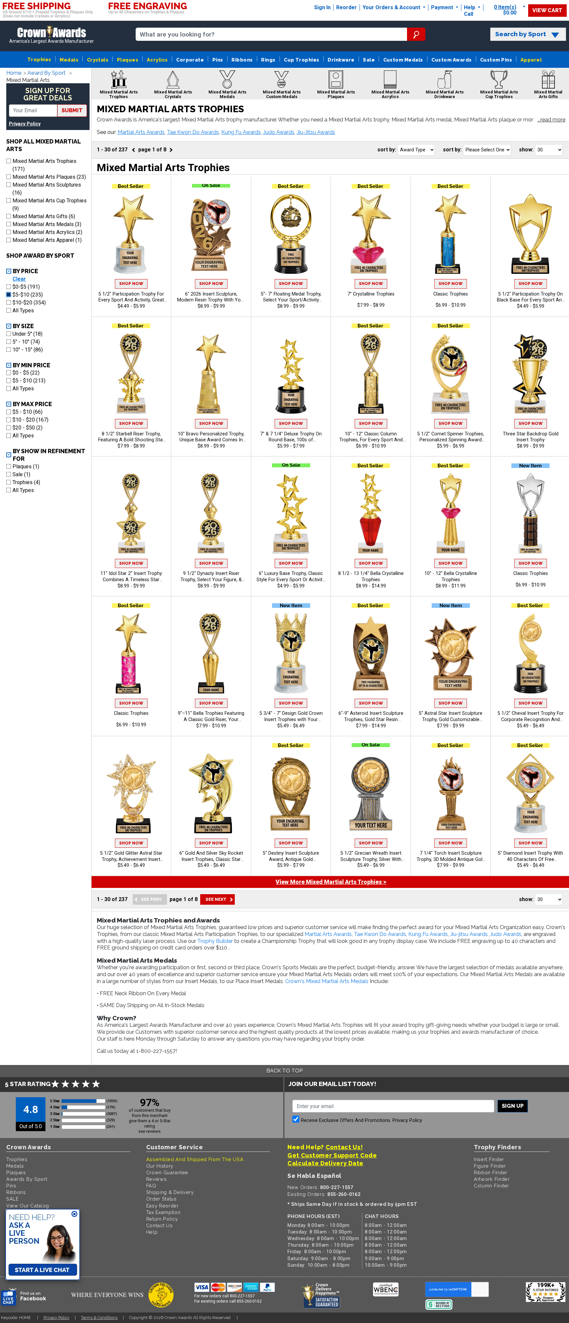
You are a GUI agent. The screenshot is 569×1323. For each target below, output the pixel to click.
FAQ (151, 1185)
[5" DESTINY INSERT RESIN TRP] (291, 793)
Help (469, 7)
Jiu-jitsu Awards (469, 934)
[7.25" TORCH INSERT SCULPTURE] (451, 793)
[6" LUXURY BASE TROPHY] (291, 513)
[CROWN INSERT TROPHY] (291, 653)
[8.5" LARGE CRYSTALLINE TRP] (371, 513)
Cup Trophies (301, 60)
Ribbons (242, 60)
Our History (160, 1166)
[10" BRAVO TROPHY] (211, 373)
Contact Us (159, 1225)
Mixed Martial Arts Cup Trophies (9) (50, 204)
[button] (551, 120)
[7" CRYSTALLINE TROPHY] (371, 234)
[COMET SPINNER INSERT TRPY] (451, 373)
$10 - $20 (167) (30, 420)
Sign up (513, 1106)
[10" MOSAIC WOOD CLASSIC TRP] (530, 513)
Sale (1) (21, 474)
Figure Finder (490, 1166)
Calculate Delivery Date (325, 1163)
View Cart (547, 10)
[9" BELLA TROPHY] (211, 653)
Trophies (39, 59)
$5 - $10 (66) (27, 412)
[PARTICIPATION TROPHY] (131, 234)
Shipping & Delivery (170, 1192)
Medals (69, 60)
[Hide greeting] (74, 1214)
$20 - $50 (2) (27, 428)
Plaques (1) (26, 466)
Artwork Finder (492, 1179)
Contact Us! (344, 1147)
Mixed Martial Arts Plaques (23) (49, 177)
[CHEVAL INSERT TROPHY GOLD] (530, 653)
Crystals (98, 60)
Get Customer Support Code (332, 1155)
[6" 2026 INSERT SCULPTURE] (211, 234)
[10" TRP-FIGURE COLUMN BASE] (371, 373)
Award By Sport (46, 73)
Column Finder (491, 1185)
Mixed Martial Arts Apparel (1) (47, 240)
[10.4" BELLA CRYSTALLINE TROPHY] (451, 513)
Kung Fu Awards (241, 132)
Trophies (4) (26, 482)
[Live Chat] (8, 1298)
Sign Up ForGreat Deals (47, 94)
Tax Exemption (163, 1212)
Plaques (127, 60)
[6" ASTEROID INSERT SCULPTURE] (371, 653)
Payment (442, 7)
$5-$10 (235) (28, 295)
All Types (23, 310)
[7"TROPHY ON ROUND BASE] (291, 373)
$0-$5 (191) (26, 287)
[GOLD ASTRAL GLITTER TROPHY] (131, 793)
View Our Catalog (27, 1205)
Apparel (531, 60)
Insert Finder (489, 1159)
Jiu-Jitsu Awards (316, 132)
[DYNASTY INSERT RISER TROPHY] (211, 513)
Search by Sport (520, 34)
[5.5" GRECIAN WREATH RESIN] (371, 793)
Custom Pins (496, 60)
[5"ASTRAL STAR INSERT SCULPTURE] (451, 653)
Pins (217, 60)
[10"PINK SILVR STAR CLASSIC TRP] (131, 653)
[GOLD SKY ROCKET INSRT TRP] (211, 793)
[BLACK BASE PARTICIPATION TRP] (530, 234)
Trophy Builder (215, 941)
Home (13, 73)
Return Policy (162, 1219)
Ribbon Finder (490, 1172)
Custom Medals (403, 60)
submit (72, 110)
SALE (12, 1199)
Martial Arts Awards (141, 132)
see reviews (149, 1131)
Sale (369, 60)
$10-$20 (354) (29, 302)
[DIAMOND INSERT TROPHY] (530, 793)
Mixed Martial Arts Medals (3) (47, 224)
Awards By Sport (26, 1179)
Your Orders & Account (392, 7)
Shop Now (131, 283)
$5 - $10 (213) (29, 380)
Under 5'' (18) (27, 334)
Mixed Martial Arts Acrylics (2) (47, 232)
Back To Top (284, 1071)
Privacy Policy (25, 124)
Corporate (190, 60)
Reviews (156, 1179)
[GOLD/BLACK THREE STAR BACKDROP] (530, 373)
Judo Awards (278, 132)
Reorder (346, 7)
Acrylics (157, 60)
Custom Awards (451, 60)
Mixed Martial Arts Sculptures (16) (47, 189)
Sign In (322, 7)
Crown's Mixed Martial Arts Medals (326, 981)
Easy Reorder (162, 1205)
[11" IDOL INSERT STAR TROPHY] (131, 513)
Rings (268, 60)
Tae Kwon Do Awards (193, 132)
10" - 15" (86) (28, 350)
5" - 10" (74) (26, 342)
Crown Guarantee (167, 1172)
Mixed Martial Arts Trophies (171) (44, 165)
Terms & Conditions (99, 1317)
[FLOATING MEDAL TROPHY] (291, 234)
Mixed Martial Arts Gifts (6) (44, 216)
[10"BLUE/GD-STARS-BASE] (451, 234)
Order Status (161, 1199)
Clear (19, 279)
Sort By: (386, 149)
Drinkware (341, 60)
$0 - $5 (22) (26, 373)
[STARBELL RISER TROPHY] (131, 373)
